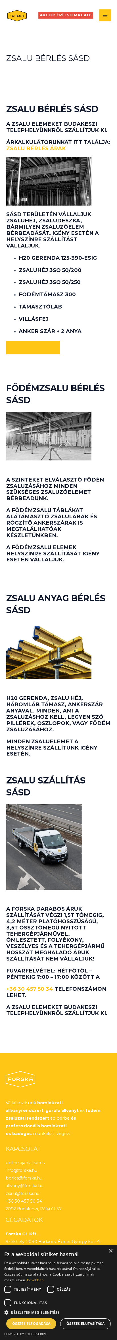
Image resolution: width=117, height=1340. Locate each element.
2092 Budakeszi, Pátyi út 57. (34, 1208)
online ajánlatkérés (25, 1162)
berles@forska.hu (24, 1178)
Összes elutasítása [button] (85, 1323)
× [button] (110, 1251)
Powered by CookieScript (25, 1334)
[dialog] (58, 1292)
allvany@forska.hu (24, 1185)
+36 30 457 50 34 (29, 989)
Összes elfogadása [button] (31, 1323)
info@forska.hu (21, 1170)
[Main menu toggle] (105, 15)
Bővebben (35, 1280)
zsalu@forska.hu (22, 1193)
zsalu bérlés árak (36, 148)
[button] (66, 15)
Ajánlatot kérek (33, 347)
